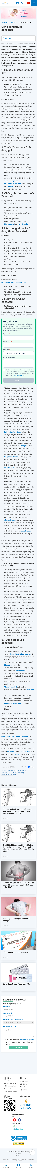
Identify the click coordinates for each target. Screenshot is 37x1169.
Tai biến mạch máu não (8, 770)
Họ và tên (6, 334)
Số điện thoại (7, 342)
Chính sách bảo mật (19, 375)
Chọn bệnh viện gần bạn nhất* (13, 1019)
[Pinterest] (34, 767)
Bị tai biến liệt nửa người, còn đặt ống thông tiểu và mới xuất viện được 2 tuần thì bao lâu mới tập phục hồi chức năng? (18, 848)
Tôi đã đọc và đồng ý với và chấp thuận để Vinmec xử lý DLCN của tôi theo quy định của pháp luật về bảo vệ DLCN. (20, 1042)
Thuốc (13, 22)
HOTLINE (10, 751)
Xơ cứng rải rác (6, 772)
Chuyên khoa (24, 1081)
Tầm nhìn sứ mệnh (10, 1083)
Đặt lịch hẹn (24, 1090)
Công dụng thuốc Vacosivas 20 (15, 952)
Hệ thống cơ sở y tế (10, 1086)
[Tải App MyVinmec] (10, 1106)
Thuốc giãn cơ (21, 770)
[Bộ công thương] (18, 1138)
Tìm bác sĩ (7, 1089)
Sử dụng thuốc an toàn (24, 22)
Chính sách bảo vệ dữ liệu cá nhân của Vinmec (19, 1151)
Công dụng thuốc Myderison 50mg (17, 984)
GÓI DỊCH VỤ (25, 751)
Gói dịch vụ (23, 1084)
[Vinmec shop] (26, 1104)
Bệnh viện (6, 349)
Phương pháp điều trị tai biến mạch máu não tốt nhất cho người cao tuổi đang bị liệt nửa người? (17, 811)
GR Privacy (18, 1153)
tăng (12, 457)
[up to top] (32, 1152)
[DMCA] (18, 1143)
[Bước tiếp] (18, 1129)
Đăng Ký (18, 380)
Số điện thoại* (7, 1013)
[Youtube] (14, 1119)
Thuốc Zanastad (18, 772)
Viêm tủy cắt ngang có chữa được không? (16, 920)
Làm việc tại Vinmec (10, 1092)
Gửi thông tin (18, 1047)
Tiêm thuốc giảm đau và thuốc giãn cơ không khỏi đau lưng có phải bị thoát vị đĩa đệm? (18, 885)
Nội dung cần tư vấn (9, 357)
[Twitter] (32, 767)
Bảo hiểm (23, 1087)
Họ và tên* (6, 1006)
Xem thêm (5, 818)
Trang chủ (4, 22)
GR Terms (18, 1155)
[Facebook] (29, 767)
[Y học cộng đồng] (18, 1126)
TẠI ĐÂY (17, 754)
